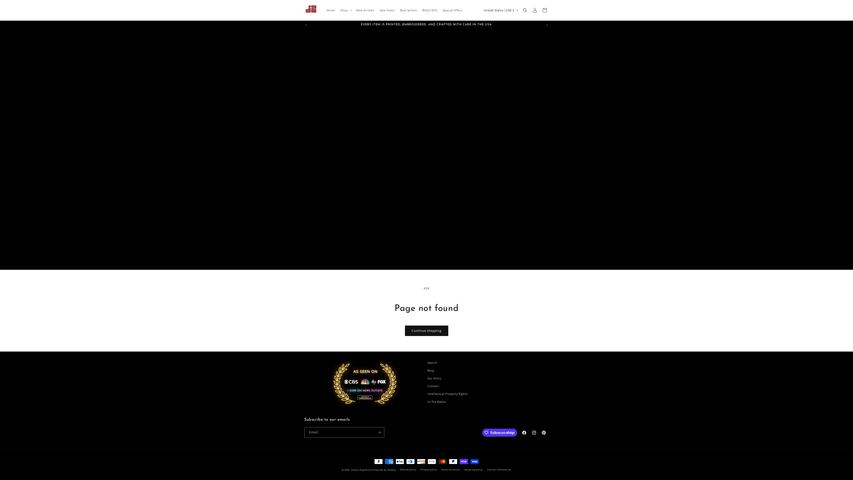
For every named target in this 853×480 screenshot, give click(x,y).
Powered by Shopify (384, 469)
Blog (430, 370)
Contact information (499, 469)
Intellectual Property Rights (447, 394)
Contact (433, 386)
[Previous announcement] (306, 25)
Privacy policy (429, 469)
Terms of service (450, 469)
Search (432, 363)
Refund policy (408, 469)
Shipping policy (473, 469)
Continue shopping (427, 330)
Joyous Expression (362, 469)
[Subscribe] (379, 432)
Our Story (434, 378)
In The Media (436, 402)
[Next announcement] (547, 25)
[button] (346, 10)
